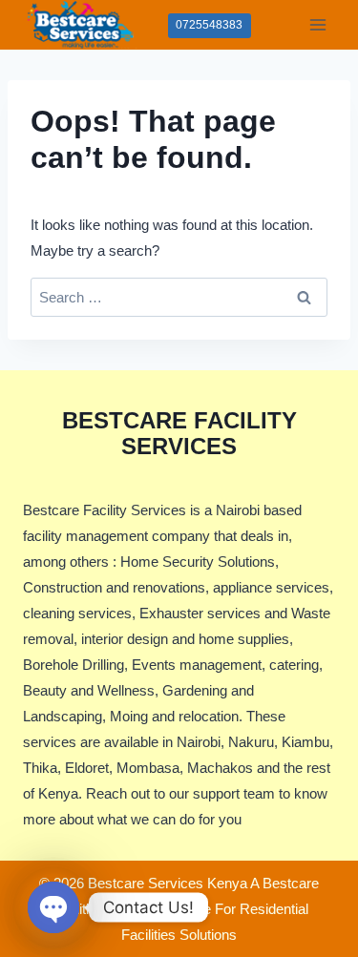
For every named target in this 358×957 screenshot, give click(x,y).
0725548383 (209, 24)
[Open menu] (317, 24)
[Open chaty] (53, 907)
